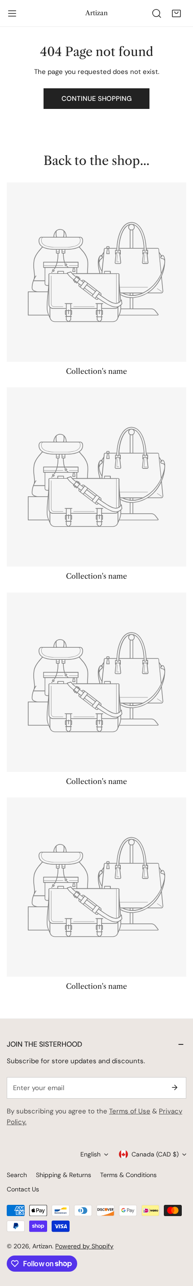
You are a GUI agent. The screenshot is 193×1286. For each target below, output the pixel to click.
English (90, 1154)
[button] (176, 13)
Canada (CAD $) (155, 1154)
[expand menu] (12, 13)
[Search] (157, 13)
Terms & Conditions (128, 1175)
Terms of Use (129, 1111)
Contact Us (23, 1189)
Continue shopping (96, 98)
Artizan (42, 1246)
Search (17, 1175)
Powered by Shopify (84, 1246)
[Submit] (174, 1087)
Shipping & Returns (63, 1175)
